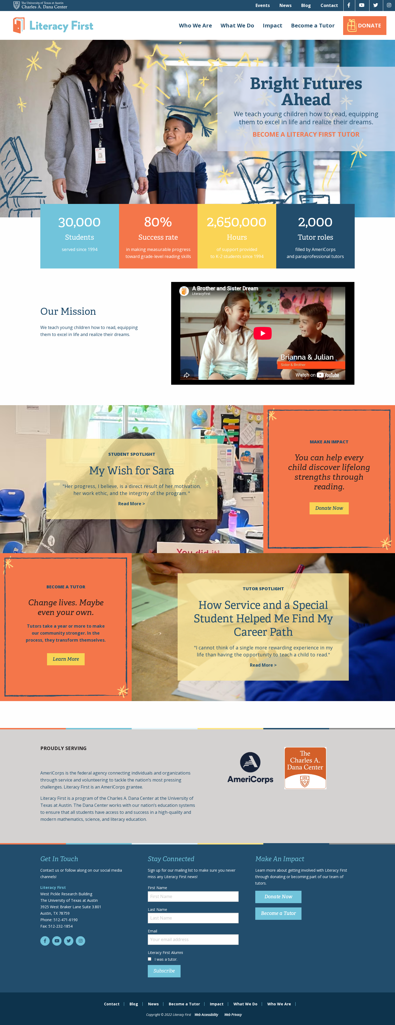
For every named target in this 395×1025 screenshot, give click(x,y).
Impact (272, 25)
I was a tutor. (166, 959)
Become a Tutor (313, 25)
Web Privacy (233, 1014)
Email (152, 931)
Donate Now (329, 508)
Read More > (131, 504)
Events (263, 5)
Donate (369, 25)
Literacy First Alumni (165, 952)
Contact (329, 5)
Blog (306, 5)
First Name (157, 887)
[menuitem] (262, 5)
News (285, 5)
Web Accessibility (206, 1014)
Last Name (157, 909)
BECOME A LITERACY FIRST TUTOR (306, 134)
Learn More (66, 659)
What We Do (237, 25)
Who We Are (195, 25)
